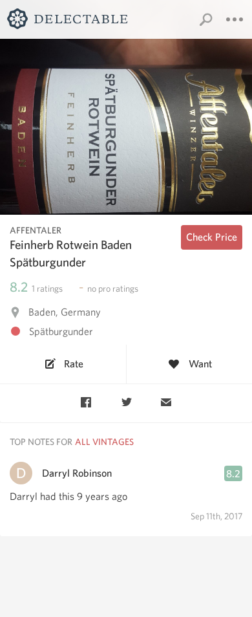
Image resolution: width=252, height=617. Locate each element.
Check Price (211, 237)
